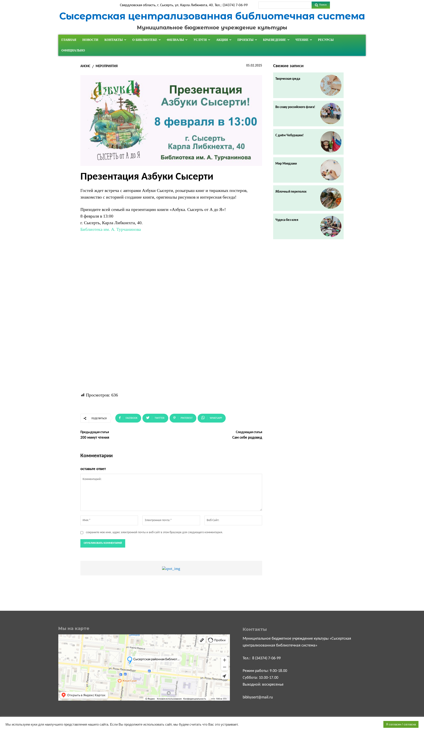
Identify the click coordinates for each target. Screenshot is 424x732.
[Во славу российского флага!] (330, 113)
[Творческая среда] (330, 85)
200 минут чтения (94, 438)
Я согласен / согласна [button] (401, 724)
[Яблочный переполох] (330, 198)
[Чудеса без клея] (330, 226)
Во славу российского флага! (295, 107)
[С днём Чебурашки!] (330, 141)
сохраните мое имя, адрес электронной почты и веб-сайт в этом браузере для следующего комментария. (154, 532)
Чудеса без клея (286, 220)
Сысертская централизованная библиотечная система (212, 16)
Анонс (85, 66)
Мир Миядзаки (286, 163)
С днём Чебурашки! (289, 135)
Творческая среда (287, 79)
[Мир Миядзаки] (330, 170)
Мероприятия (107, 66)
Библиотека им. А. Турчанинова (110, 229)
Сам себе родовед (247, 438)
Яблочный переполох (291, 191)
